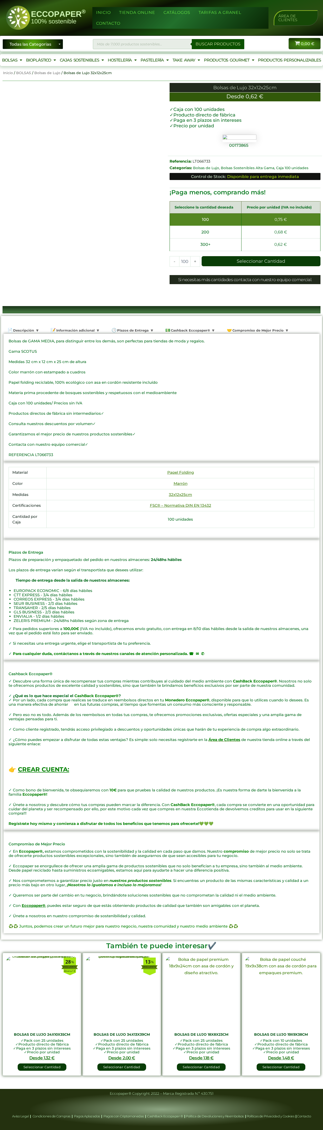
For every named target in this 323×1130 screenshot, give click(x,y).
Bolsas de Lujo (47, 73)
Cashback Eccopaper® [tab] (190, 330)
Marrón (180, 483)
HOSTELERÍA (120, 60)
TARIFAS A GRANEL (220, 12)
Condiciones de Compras (51, 1116)
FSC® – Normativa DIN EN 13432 (180, 505)
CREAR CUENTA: (43, 769)
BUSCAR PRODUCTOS (218, 44)
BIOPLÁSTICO (38, 60)
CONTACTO (108, 23)
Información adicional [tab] (75, 330)
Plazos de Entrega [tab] (132, 330)
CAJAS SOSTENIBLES (79, 60)
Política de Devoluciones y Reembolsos (215, 1116)
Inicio (8, 73)
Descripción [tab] (23, 330)
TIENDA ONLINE (137, 12)
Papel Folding (180, 472)
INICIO (103, 12)
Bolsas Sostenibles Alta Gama (247, 168)
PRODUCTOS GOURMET (226, 60)
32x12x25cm (180, 494)
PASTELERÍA (152, 60)
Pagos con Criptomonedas (123, 1116)
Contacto (304, 1116)
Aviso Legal (21, 1116)
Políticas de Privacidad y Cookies (271, 1116)
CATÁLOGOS (177, 12)
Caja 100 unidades (292, 168)
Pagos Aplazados (87, 1116)
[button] (296, 18)
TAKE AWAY (184, 60)
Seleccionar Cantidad (261, 261)
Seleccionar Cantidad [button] (42, 1067)
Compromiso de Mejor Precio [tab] (257, 330)
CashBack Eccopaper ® (165, 1116)
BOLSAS (9, 60)
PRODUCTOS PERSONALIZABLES (289, 60)
